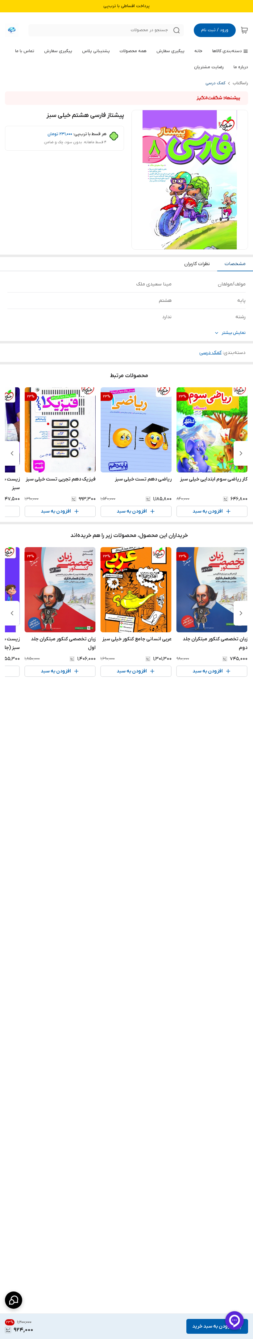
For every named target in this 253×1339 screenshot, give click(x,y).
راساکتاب (240, 83)
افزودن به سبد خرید (213, 1326)
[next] (12, 453)
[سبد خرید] (244, 30)
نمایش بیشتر (234, 333)
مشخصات (235, 264)
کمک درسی (215, 83)
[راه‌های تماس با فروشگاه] (13, 1300)
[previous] (241, 453)
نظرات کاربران (197, 264)
